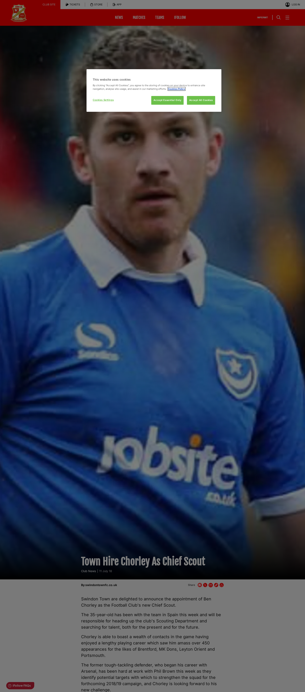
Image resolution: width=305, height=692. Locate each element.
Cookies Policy (176, 88)
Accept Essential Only (167, 100)
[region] (154, 90)
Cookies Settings (103, 99)
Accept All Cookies (201, 100)
